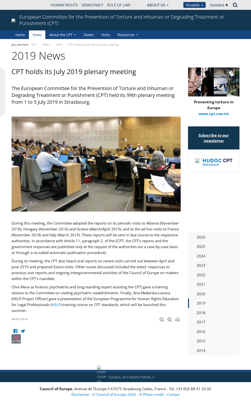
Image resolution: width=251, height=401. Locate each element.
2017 (201, 322)
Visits (105, 34)
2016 (201, 331)
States (89, 34)
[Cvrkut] (23, 331)
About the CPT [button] (61, 34)
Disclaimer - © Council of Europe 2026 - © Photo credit (118, 394)
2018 (201, 312)
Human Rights (64, 4)
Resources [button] (126, 34)
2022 (201, 274)
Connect (217, 4)
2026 (201, 237)
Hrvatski (193, 4)
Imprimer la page (178, 318)
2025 (201, 246)
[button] (125, 377)
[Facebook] (15, 331)
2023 (201, 265)
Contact (173, 394)
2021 (201, 284)
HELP (56, 304)
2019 (201, 303)
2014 (201, 350)
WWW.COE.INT (24, 5)
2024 (201, 256)
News (37, 34)
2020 (201, 293)
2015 (201, 340)
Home (20, 34)
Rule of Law (118, 4)
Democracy (92, 4)
